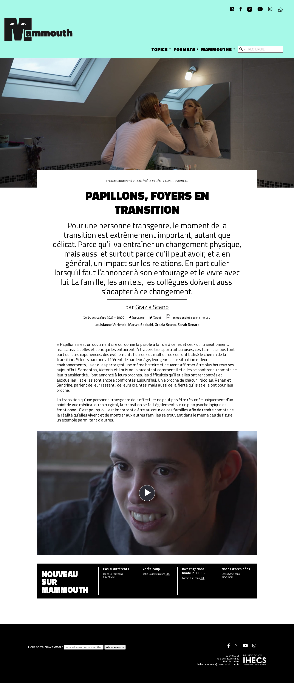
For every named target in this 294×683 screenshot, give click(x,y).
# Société (140, 181)
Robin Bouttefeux (151, 574)
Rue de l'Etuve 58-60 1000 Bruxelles (228, 660)
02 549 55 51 (232, 656)
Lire (168, 574)
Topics (159, 49)
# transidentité (119, 181)
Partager (137, 318)
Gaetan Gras (188, 578)
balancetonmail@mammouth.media (218, 664)
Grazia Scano (152, 307)
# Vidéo (155, 181)
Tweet (156, 318)
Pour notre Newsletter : (46, 647)
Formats (184, 49)
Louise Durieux (110, 574)
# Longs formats (175, 181)
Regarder (109, 576)
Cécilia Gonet (227, 574)
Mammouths (216, 49)
